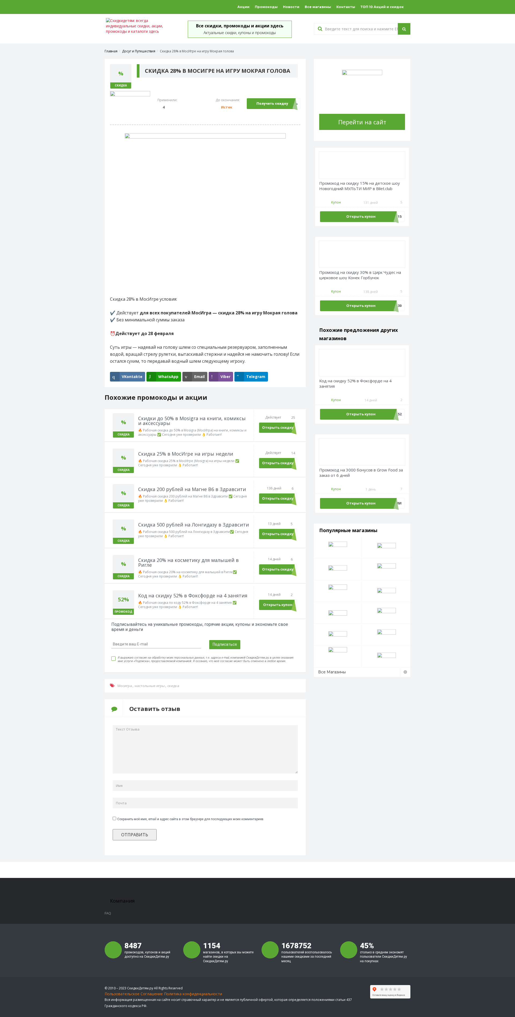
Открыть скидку (277, 427)
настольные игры (150, 685)
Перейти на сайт (362, 122)
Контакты (345, 7)
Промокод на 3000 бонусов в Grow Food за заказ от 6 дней (361, 472)
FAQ (108, 913)
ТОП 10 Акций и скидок (382, 7)
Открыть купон (277, 604)
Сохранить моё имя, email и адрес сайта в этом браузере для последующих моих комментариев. (190, 819)
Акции (243, 7)
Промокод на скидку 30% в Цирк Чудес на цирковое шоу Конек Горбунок (360, 275)
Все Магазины (332, 672)
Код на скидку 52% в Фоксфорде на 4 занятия (355, 383)
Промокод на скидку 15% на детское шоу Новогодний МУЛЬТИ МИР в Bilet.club (359, 186)
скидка (173, 685)
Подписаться (225, 644)
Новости (291, 7)
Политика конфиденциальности (193, 993)
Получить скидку (272, 103)
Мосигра (124, 685)
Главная (111, 51)
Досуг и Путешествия (138, 51)
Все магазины (318, 7)
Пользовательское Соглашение (134, 993)
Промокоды (266, 7)
